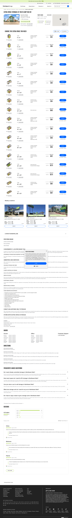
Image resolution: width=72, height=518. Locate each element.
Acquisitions (5, 491)
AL (3, 502)
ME (32, 502)
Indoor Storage (6, 245)
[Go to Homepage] (6, 6)
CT (12, 502)
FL (17, 502)
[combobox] (62, 6)
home (5, 9)
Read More (10, 470)
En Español (29, 491)
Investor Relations (6, 492)
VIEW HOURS (49, 14)
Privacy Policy (29, 493)
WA (3, 505)
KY (28, 502)
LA (30, 502)
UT (36, 503)
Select (62, 45)
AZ (7, 502)
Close (36, 263)
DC (16, 502)
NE (9, 503)
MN (3, 503)
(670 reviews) (53, 217)
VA (37, 503)
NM (16, 503)
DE (14, 502)
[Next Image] (18, 19)
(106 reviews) (9, 217)
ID (22, 502)
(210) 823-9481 (29, 25)
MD (34, 502)
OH (22, 503)
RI (29, 503)
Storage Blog (17, 493)
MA (36, 502)
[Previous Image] (5, 19)
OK (24, 503)
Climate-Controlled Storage (8, 241)
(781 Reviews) (25, 19)
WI (5, 505)
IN (25, 502)
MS (5, 503)
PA (27, 503)
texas (17, 9)
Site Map (28, 492)
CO (10, 502)
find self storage (11, 9)
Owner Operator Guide (19, 495)
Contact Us (5, 495)
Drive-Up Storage (7, 243)
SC (30, 503)
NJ (14, 503)
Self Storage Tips (18, 492)
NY (18, 503)
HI (21, 502)
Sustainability (5, 496)
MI (37, 502)
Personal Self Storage (19, 491)
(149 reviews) (31, 217)
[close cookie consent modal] (46, 251)
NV (11, 503)
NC (20, 503)
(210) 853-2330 (12, 326)
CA (8, 502)
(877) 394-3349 (62, 335)
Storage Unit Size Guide (19, 496)
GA (19, 502)
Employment (5, 493)
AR (5, 502)
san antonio (21, 9)
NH (13, 503)
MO (7, 503)
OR (25, 503)
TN (32, 503)
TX (34, 503)
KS (27, 502)
